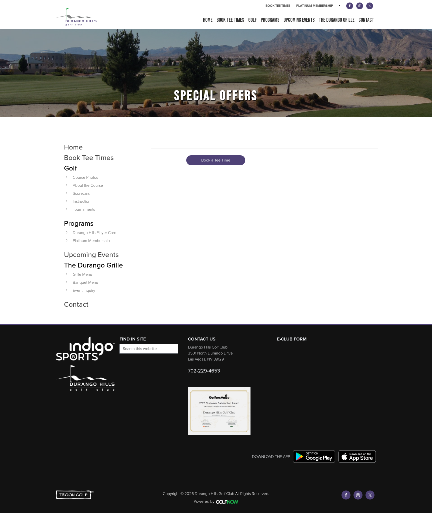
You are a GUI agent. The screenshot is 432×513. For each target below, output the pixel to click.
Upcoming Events (91, 255)
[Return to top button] (425, 318)
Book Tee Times (278, 5)
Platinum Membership (314, 5)
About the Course (88, 185)
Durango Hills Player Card (94, 232)
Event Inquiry (84, 290)
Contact (76, 304)
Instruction (81, 201)
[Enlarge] (244, 396)
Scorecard (81, 193)
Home (73, 147)
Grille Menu (82, 274)
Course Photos (85, 177)
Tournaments (84, 209)
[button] (252, 20)
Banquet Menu (85, 282)
